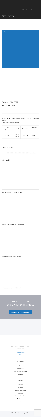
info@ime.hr (20, 355)
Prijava (4, 16)
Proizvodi (20, 384)
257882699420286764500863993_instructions (21, 153)
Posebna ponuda (20, 390)
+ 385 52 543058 (20, 353)
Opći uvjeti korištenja (20, 371)
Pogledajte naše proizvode (20, 312)
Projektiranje (20, 402)
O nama (20, 387)
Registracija (11, 16)
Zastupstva (20, 399)
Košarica (20, 374)
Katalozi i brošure (20, 396)
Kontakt (20, 393)
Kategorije (6, 32)
